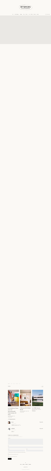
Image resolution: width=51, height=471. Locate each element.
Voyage (21, 14)
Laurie (12, 422)
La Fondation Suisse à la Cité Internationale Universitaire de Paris (13, 411)
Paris (24, 14)
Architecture (39, 409)
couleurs (17, 383)
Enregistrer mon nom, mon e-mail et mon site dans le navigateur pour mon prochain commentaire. (17, 452)
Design (33, 410)
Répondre (41, 422)
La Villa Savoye (36, 408)
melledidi (13, 428)
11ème (11, 383)
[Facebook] (45, 14)
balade (14, 383)
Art (12, 14)
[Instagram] (46, 14)
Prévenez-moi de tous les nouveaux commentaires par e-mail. (13, 454)
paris (19, 383)
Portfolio (32, 14)
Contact (38, 14)
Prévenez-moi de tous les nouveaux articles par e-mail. (12, 456)
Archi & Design (16, 14)
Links (21, 464)
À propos (35, 14)
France (26, 14)
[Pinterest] (48, 14)
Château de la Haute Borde (25, 408)
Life (29, 14)
